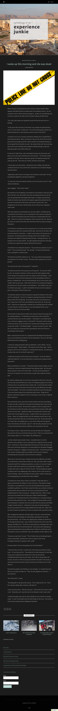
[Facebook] (2, 113)
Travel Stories (7, 652)
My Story (6, 647)
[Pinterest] (2, 120)
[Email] (2, 124)
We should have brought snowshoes (29, 633)
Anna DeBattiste (29, 67)
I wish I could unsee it (11, 632)
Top (29, 707)
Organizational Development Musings (14, 665)
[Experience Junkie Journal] (29, 29)
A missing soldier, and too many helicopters (46, 633)
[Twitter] (2, 117)
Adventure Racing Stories (11, 661)
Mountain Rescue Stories (29, 60)
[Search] (48, 1)
